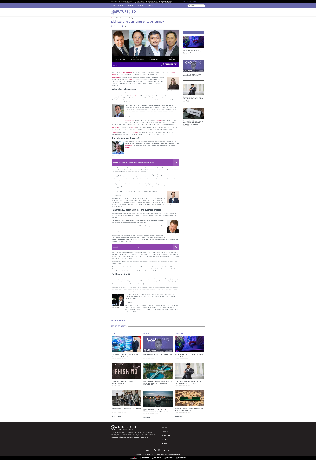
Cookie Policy (176, 455)
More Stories (116, 416)
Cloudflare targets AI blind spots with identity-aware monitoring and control (155, 410)
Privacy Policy (160, 455)
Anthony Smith (129, 146)
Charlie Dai (115, 132)
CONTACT (195, 1)
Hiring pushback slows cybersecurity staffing (126, 408)
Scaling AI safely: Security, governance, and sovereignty (192, 51)
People (113, 6)
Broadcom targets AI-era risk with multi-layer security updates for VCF (189, 409)
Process (121, 6)
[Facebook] (155, 450)
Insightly (127, 148)
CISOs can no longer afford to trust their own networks (192, 75)
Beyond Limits (134, 96)
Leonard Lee (115, 96)
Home (112, 18)
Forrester (135, 132)
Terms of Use (168, 455)
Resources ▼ (141, 6)
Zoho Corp (133, 127)
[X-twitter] (168, 450)
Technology (130, 6)
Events (150, 6)
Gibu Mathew (115, 127)
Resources (165, 439)
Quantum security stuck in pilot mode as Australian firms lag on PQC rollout (193, 98)
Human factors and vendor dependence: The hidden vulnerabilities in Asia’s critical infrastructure (157, 383)
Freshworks (159, 120)
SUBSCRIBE (201, 1)
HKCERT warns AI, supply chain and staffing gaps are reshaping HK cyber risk (125, 355)
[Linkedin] (159, 450)
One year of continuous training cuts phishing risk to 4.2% (124, 382)
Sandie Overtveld (129, 120)
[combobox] (196, 5)
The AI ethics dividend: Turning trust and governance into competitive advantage (193, 122)
